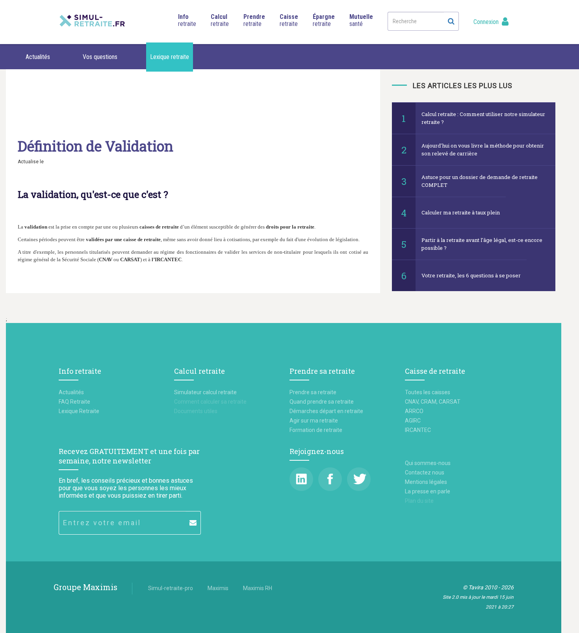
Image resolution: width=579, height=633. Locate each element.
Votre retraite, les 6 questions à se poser (471, 275)
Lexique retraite (169, 57)
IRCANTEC (418, 430)
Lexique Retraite (79, 411)
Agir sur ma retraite (314, 420)
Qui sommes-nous (428, 463)
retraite (187, 20)
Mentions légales (426, 482)
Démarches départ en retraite (326, 411)
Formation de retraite (316, 430)
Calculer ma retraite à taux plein (460, 212)
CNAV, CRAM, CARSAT (432, 402)
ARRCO (414, 411)
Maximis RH (257, 588)
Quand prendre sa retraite (322, 402)
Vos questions (100, 57)
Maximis (218, 588)
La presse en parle (427, 491)
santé (361, 20)
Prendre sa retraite (313, 392)
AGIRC (413, 420)
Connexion (486, 22)
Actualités (38, 57)
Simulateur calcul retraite (205, 392)
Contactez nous (424, 472)
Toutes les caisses (427, 392)
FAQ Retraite (74, 402)
